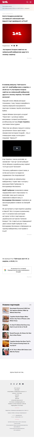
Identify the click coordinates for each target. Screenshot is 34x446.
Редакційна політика (17, 405)
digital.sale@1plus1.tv (17, 426)
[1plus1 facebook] (19, 384)
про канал (17, 388)
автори (17, 398)
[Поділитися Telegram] (11, 45)
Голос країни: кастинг (7, 6)
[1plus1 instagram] (11, 384)
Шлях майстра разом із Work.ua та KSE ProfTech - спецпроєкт (15, 8)
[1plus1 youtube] (23, 383)
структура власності (17, 400)
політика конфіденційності (17, 401)
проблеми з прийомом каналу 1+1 (17, 391)
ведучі (17, 396)
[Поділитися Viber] (16, 45)
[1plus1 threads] (14, 384)
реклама (17, 389)
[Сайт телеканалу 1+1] (5, 2)
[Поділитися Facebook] (14, 45)
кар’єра (17, 394)
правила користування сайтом (17, 403)
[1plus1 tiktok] (16, 384)
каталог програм (17, 393)
